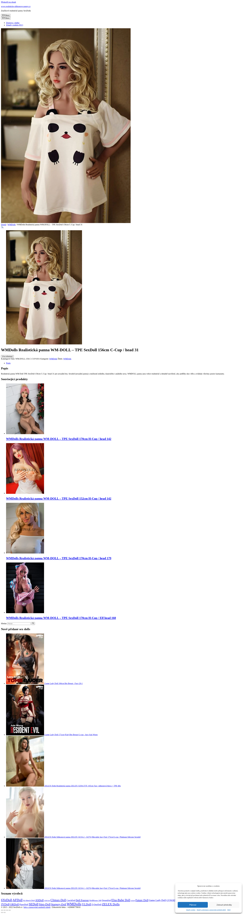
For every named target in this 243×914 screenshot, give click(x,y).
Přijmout (192, 905)
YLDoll (86, 904)
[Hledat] (33, 623)
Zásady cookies (190, 910)
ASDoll (39, 900)
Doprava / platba (12, 23)
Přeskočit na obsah (8, 2)
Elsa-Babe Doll (120, 900)
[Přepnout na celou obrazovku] (7, 910)
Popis (8, 363)
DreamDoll (106, 900)
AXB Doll (47, 900)
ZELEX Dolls (111, 904)
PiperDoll (23, 904)
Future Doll (141, 900)
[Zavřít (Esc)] (2, 910)
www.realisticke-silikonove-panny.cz (16, 6)
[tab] (124, 363)
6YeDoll (6, 900)
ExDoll (133, 900)
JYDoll (5, 904)
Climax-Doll (58, 900)
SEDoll (33, 904)
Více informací (7, 356)
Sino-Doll (44, 904)
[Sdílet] (5, 910)
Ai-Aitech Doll (29, 900)
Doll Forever (82, 900)
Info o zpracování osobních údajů (37, 907)
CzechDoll (71, 900)
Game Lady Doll (157, 900)
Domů (3, 225)
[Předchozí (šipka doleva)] (2, 912)
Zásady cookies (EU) (14, 25)
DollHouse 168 (95, 900)
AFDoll (18, 900)
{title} (229, 910)
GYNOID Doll (173, 900)
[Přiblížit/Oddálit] (10, 910)
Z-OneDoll (97, 904)
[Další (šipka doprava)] (5, 912)
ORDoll (14, 904)
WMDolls (12, 225)
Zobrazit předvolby (224, 905)
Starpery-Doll (58, 904)
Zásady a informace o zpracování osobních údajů (211, 910)
